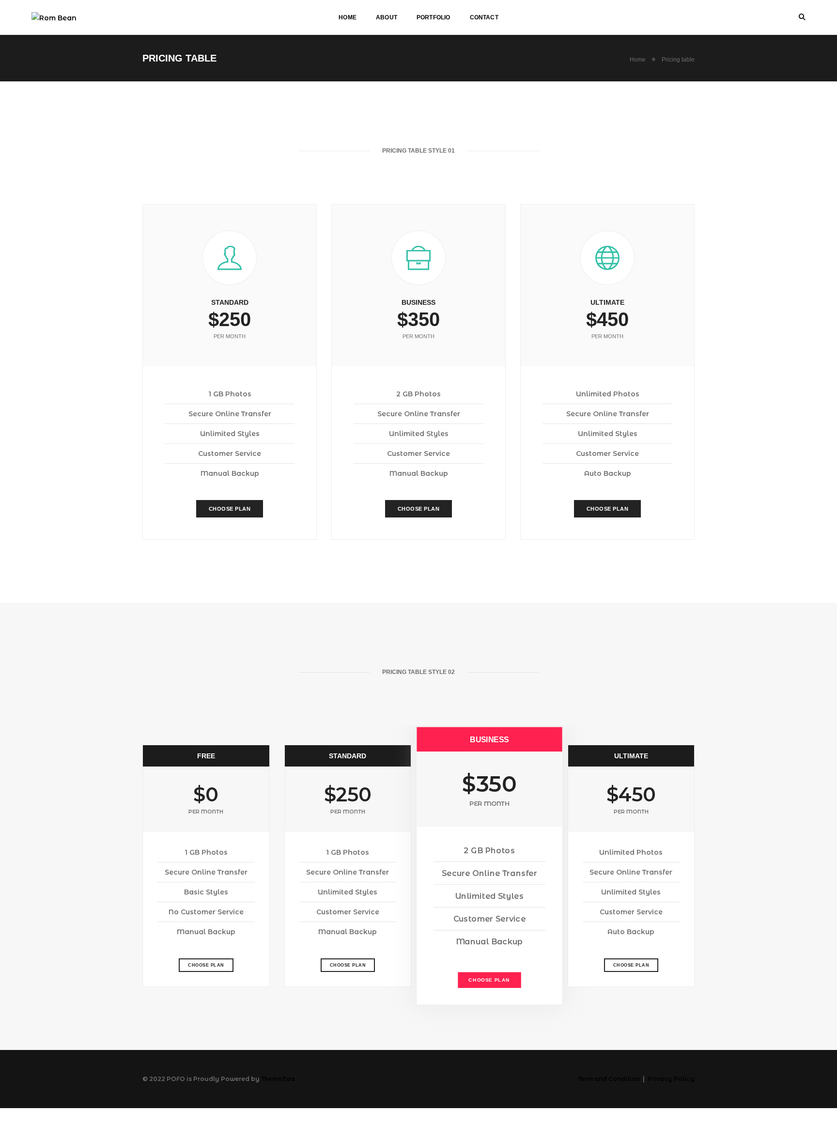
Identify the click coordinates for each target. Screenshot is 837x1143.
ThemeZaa (278, 1078)
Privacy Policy (671, 1078)
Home (347, 17)
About (386, 17)
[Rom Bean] (54, 17)
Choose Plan (230, 509)
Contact (484, 17)
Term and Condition (609, 1078)
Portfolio (433, 17)
